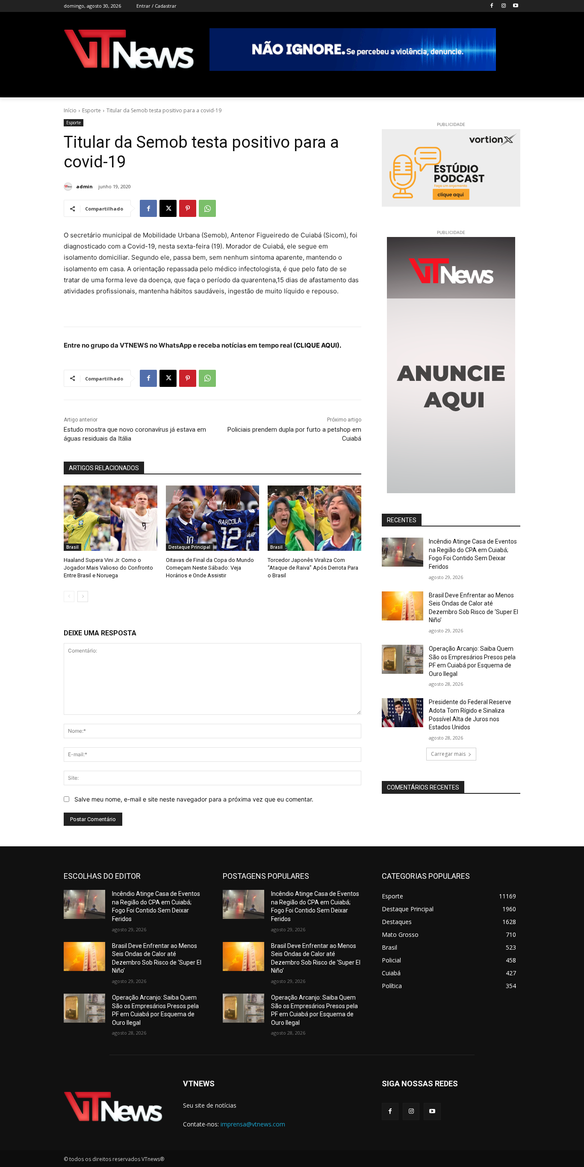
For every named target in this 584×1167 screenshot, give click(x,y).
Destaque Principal (189, 547)
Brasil (72, 547)
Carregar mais (448, 754)
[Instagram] (503, 6)
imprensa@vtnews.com (253, 1124)
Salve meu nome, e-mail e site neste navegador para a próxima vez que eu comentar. (193, 799)
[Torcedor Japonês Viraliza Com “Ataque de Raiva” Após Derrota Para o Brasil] (314, 518)
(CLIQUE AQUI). (317, 345)
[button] (510, 87)
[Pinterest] (187, 208)
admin (84, 186)
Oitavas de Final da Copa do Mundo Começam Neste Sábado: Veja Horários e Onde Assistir (210, 568)
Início (70, 110)
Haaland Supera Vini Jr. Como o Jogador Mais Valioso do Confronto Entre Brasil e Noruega (108, 568)
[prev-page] (69, 596)
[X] (168, 208)
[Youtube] (515, 6)
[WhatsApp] (207, 208)
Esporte (91, 110)
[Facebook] (492, 6)
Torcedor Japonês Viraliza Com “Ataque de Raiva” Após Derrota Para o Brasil (313, 568)
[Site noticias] (129, 50)
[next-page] (82, 596)
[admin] (69, 186)
